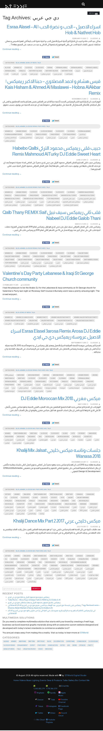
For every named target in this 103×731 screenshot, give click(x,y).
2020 (84, 38)
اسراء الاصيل (88, 71)
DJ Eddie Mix (30, 428)
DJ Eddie (94, 38)
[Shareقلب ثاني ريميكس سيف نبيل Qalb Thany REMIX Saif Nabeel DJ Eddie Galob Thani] (46, 242)
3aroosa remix (33, 375)
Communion (81, 641)
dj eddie (28, 67)
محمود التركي (39, 205)
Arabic (22, 63)
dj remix (71, 131)
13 (81, 38)
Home (16, 680)
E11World (84, 633)
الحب (6, 74)
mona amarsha (11, 565)
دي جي (24, 74)
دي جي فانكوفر (72, 324)
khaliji (32, 501)
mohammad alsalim (78, 562)
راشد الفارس (9, 575)
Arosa (95, 375)
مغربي (89, 440)
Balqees (27, 494)
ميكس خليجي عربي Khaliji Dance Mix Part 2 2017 (56, 520)
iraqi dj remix (41, 134)
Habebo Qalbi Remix (85, 192)
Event (32, 645)
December (76, 462)
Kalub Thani (65, 256)
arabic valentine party (60, 317)
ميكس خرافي (80, 578)
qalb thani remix (42, 259)
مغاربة (80, 440)
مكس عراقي (39, 391)
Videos (22, 680)
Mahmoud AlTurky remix (33, 198)
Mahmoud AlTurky (12, 198)
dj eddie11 (39, 67)
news (74, 645)
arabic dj (17, 67)
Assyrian (22, 641)
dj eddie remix (46, 131)
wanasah (93, 504)
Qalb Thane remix (25, 259)
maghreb (92, 433)
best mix (21, 378)
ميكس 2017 (83, 510)
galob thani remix (12, 256)
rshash (95, 565)
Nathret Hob (67, 71)
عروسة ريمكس (74, 388)
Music (29, 680)
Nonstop (87, 436)
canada (79, 494)
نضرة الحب (69, 74)
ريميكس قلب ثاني (24, 266)
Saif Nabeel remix (91, 259)
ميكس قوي (20, 513)
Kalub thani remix (81, 256)
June (78, 160)
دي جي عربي (58, 74)
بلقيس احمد (29, 572)
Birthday (41, 641)
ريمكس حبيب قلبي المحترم (71, 202)
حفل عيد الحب (19, 324)
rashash (54, 565)
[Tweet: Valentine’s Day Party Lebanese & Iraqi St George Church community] (55, 306)
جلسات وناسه (64, 507)
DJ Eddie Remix (31, 126)
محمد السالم (19, 578)
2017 (84, 462)
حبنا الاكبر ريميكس (26, 137)
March (78, 224)
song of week (31, 63)
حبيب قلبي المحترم (69, 198)
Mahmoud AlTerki (87, 195)
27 (82, 160)
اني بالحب (15, 74)
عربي (46, 510)
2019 (84, 99)
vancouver (40, 504)
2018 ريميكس (9, 375)
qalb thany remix (73, 259)
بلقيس (19, 572)
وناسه (42, 513)
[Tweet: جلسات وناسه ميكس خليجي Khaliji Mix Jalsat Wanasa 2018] (55, 483)
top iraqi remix (69, 134)
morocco (76, 436)
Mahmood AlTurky (50, 195)
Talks (65, 680)
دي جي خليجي (93, 507)
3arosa (46, 375)
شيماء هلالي (73, 575)
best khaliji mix (56, 494)
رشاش (38, 510)
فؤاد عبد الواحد (93, 575)
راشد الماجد (21, 575)
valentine (33, 320)
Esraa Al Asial (61, 67)
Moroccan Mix (63, 436)
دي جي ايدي (33, 74)
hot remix (54, 381)
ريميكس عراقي (10, 141)
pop (30, 504)
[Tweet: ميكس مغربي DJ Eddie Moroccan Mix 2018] (55, 422)
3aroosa (20, 375)
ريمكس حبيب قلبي (53, 202)
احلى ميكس (20, 440)
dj (6, 497)
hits (73, 433)
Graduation (53, 645)
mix (19, 385)
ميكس (49, 391)
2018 (84, 343)
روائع (39, 575)
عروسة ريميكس (88, 388)
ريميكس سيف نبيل (83, 263)
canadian (90, 494)
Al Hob (7, 67)
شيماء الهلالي (60, 575)
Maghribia (9, 436)
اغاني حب (8, 324)
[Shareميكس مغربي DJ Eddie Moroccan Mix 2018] (46, 423)
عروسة (62, 388)
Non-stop (24, 565)
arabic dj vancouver (24, 317)
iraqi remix (55, 134)
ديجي (72, 137)
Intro (62, 645)
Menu (91, 13)
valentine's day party (85, 320)
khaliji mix (43, 501)
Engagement (22, 645)
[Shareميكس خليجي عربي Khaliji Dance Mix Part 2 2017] (46, 545)
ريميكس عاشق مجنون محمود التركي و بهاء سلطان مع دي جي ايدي (34, 602)
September (76, 343)
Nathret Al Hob (35, 71)
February (76, 38)
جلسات (53, 507)
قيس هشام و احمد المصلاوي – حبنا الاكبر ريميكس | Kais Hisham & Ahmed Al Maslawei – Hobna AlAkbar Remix (52, 87)
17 (14, 285)
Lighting (35, 680)
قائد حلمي (8, 578)
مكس (97, 440)
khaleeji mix (20, 501)
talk (39, 63)
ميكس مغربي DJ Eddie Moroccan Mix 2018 (60, 398)
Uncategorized (29, 649)
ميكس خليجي (95, 510)
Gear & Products (54, 680)
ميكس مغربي (29, 443)
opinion (82, 645)
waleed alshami (55, 504)
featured (42, 126)
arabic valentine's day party (85, 317)
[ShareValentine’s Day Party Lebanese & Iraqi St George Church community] (46, 307)
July (79, 527)
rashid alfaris (67, 565)
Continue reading (12, 49)
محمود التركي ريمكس (53, 205)
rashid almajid (83, 565)
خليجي (75, 507)
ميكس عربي (17, 443)
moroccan (49, 436)
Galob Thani (83, 253)
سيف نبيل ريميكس (40, 266)
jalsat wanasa (83, 497)
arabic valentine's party (15, 320)
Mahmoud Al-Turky (68, 195)
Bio (76, 680)
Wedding (48, 649)
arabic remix (21, 131)
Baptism (31, 641)
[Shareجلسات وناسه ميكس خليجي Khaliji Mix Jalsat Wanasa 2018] (46, 484)
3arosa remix (58, 375)
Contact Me (84, 680)
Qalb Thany (57, 259)
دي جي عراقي (45, 74)
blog (18, 63)
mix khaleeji (84, 501)
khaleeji (8, 501)
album (6, 641)
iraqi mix (90, 381)
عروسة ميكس (9, 391)
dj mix (53, 378)
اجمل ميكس (28, 385)
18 (82, 527)
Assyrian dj (9, 378)
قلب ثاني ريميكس (55, 266)
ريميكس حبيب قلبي (11, 205)
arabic (7, 433)
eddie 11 (44, 497)
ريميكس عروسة (51, 388)
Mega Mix (20, 436)
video (40, 649)
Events (43, 680)
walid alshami (70, 504)
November (76, 99)
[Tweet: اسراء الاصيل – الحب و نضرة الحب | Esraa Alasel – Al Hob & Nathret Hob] (55, 57)
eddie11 (54, 497)
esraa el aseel (92, 67)
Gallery (71, 680)
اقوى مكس (32, 440)
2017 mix (7, 494)
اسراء (78, 71)
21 (82, 99)
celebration (59, 641)
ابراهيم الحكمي (54, 568)
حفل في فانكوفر (33, 324)
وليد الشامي (32, 513)
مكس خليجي (64, 510)
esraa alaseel (76, 67)
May (80, 404)
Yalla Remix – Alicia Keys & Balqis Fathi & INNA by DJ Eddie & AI (34, 600)
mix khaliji (9, 504)
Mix (47, 370)
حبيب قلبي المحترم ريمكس (87, 198)
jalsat (70, 497)
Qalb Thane (9, 259)
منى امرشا (50, 578)
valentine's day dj (65, 320)
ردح (13, 388)
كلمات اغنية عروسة (24, 391)
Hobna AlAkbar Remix (13, 134)
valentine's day (47, 320)
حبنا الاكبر (82, 134)
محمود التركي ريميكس (71, 205)
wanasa (83, 504)
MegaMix (31, 436)
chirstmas (70, 641)
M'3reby (82, 433)
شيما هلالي (48, 575)
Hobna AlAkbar (84, 131)
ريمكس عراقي (83, 137)
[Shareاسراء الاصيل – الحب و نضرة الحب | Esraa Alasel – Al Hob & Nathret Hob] (46, 57)
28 (82, 462)
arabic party (42, 317)
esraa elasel (10, 71)
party (90, 645)
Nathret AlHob (52, 71)
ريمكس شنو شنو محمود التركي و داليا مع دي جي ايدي (28, 597)
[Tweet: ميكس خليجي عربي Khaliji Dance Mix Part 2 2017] (55, 545)
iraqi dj (22, 71)
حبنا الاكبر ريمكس (10, 137)
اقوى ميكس (43, 440)
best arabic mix (20, 433)
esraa (49, 67)
